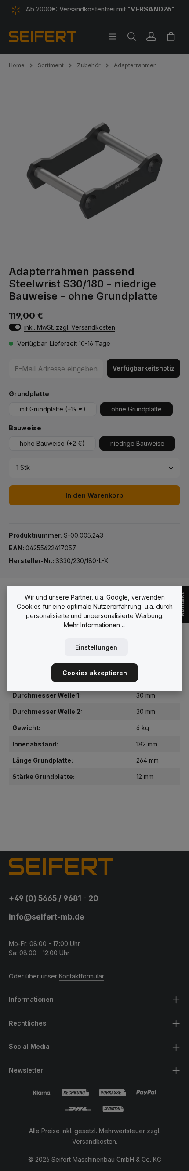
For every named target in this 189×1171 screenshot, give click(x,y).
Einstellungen (96, 647)
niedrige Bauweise (137, 443)
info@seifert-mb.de (46, 916)
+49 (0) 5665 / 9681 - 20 (53, 898)
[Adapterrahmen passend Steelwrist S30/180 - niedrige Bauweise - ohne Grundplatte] (94, 171)
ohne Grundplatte (136, 409)
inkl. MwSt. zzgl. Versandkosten (69, 327)
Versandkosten (94, 1141)
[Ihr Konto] (151, 36)
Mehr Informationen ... (95, 625)
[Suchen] (132, 36)
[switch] (15, 327)
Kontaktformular (81, 976)
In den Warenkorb (94, 495)
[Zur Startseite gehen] (42, 36)
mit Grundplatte (53, 409)
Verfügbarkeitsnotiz (143, 368)
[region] (94, 171)
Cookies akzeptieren (94, 672)
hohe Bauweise (52, 443)
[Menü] (112, 36)
